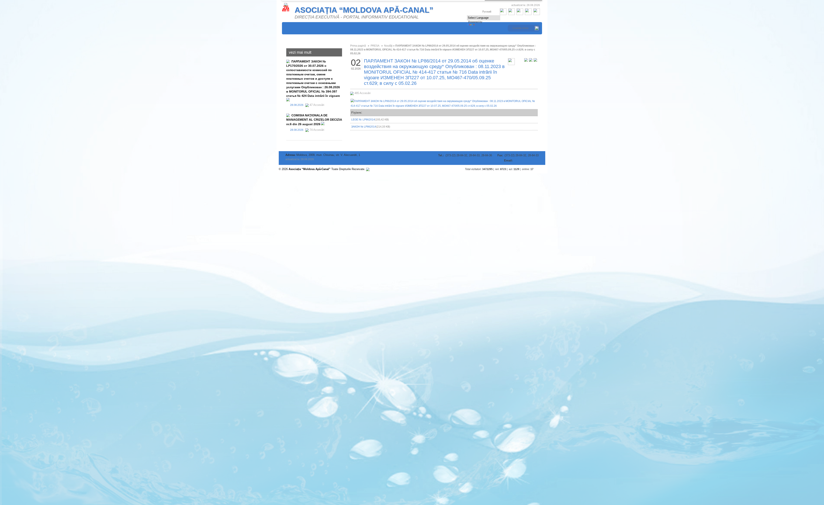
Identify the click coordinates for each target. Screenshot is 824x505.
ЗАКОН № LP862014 (370, 126)
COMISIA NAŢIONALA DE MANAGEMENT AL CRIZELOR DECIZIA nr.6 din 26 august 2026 (314, 120)
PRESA (375, 45)
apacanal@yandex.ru (526, 160)
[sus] (541, 169)
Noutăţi (388, 45)
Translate (481, 25)
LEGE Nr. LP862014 (370, 119)
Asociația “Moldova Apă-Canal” (364, 10)
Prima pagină (358, 45)
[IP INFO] (368, 169)
